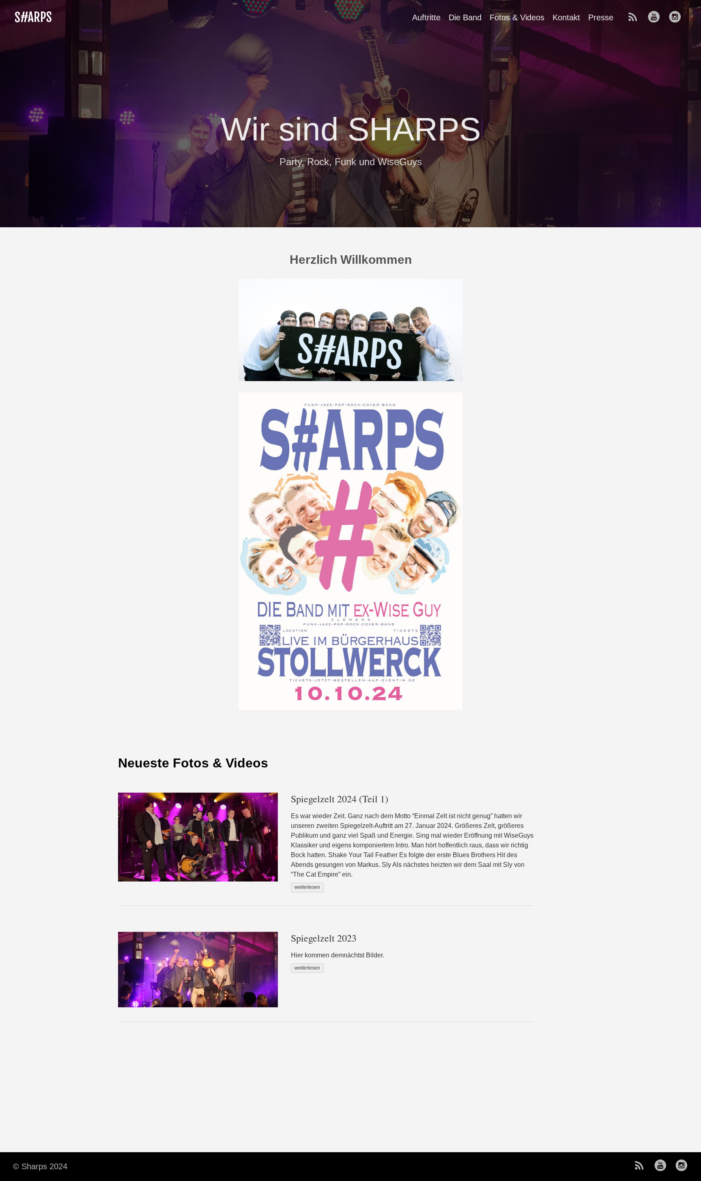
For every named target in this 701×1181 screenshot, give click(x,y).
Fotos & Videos (517, 17)
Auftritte (426, 17)
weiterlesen (307, 887)
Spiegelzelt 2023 (324, 937)
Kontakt (566, 17)
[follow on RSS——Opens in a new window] (635, 17)
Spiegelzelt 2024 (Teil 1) (339, 798)
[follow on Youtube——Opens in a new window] (656, 17)
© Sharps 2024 (40, 1166)
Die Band (465, 17)
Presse (600, 17)
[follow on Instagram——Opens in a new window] (677, 17)
